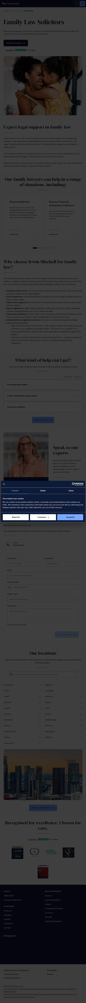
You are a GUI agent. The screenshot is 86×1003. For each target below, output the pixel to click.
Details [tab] (43, 490)
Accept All (70, 517)
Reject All (15, 517)
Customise (42, 517)
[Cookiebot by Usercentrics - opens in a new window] (73, 484)
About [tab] (71, 490)
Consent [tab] (15, 490)
